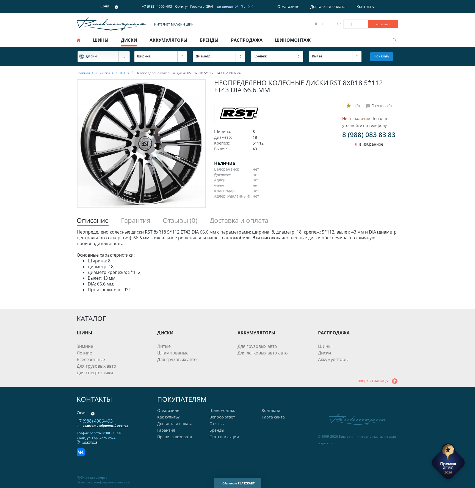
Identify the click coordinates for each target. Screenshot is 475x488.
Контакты (366, 6)
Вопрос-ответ (222, 417)
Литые (164, 346)
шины (101, 40)
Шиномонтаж (222, 410)
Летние (84, 353)
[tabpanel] (237, 261)
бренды (209, 40)
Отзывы (217, 423)
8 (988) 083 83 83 (369, 134)
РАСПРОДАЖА (334, 333)
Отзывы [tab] (180, 220)
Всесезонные (91, 359)
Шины (325, 346)
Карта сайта (273, 417)
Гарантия (166, 430)
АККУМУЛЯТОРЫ (256, 333)
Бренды (216, 430)
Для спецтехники (95, 373)
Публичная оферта (92, 477)
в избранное (371, 144)
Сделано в (238, 483)
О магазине (288, 6)
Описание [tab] (93, 220)
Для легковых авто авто (263, 353)
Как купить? (168, 417)
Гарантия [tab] (135, 220)
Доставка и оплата (328, 6)
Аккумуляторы (333, 359)
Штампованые (173, 353)
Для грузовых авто (96, 366)
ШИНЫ (84, 333)
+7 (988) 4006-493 (157, 6)
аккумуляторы (168, 40)
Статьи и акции (224, 436)
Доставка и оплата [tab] (239, 220)
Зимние (85, 346)
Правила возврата (174, 436)
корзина (383, 24)
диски (129, 40)
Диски (324, 353)
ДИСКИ (165, 333)
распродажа (247, 40)
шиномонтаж (293, 40)
